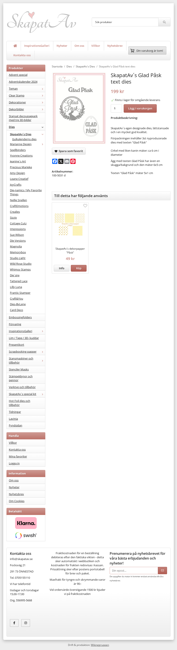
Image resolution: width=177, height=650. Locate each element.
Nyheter (62, 46)
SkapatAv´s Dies (20, 134)
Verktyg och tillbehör (22, 387)
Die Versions (18, 241)
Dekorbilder (16, 109)
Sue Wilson (17, 235)
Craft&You (16, 298)
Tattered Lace (18, 281)
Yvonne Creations (21, 155)
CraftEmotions (19, 206)
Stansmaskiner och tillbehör (21, 360)
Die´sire (14, 275)
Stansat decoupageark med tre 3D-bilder (23, 118)
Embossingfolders (20, 317)
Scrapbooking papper (22, 351)
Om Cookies (16, 501)
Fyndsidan (15, 425)
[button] (79, 268)
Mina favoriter (18, 456)
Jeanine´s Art (18, 161)
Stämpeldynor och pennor (21, 378)
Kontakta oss (22, 55)
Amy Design (17, 173)
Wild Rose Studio (21, 264)
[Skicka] (162, 570)
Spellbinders (18, 150)
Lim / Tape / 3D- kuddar (24, 338)
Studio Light (17, 258)
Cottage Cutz (18, 223)
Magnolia (16, 246)
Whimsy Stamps (20, 269)
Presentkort (16, 345)
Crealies (15, 212)
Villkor (95, 46)
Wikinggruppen (100, 645)
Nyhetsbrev (115, 46)
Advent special (18, 75)
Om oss (79, 46)
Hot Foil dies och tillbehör (19, 403)
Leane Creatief (19, 179)
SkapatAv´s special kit (22, 394)
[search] (164, 22)
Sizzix (13, 217)
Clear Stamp (16, 95)
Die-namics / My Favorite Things (26, 192)
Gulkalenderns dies (24, 139)
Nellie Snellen (18, 200)
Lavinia (13, 419)
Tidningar (15, 412)
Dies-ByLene (18, 304)
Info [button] (61, 268)
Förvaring (15, 324)
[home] (15, 46)
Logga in (14, 463)
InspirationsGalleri (36, 46)
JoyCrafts (15, 185)
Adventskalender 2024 (23, 82)
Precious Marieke (21, 167)
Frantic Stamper (20, 293)
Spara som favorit (70, 151)
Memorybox (18, 252)
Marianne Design (21, 144)
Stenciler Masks (19, 369)
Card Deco (16, 310)
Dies (12, 127)
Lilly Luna (16, 287)
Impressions (18, 229)
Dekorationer (17, 102)
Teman (13, 88)
